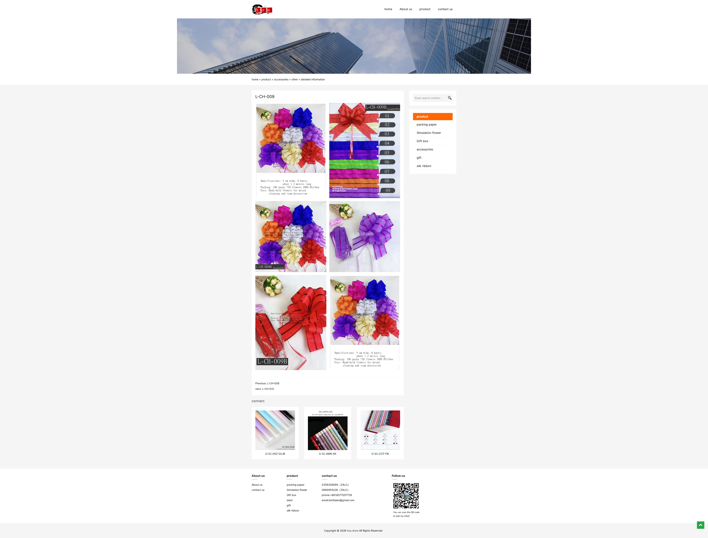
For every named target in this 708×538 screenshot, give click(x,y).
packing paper (427, 124)
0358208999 (330, 484)
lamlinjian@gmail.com (341, 500)
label (289, 500)
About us (406, 9)
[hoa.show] (262, 9)
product (425, 9)
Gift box (422, 141)
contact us (445, 9)
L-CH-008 (273, 383)
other (294, 79)
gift (419, 157)
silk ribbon (424, 166)
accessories (281, 79)
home (388, 9)
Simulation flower (429, 133)
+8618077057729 (341, 495)
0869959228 (330, 489)
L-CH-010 (268, 388)
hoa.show (352, 530)
